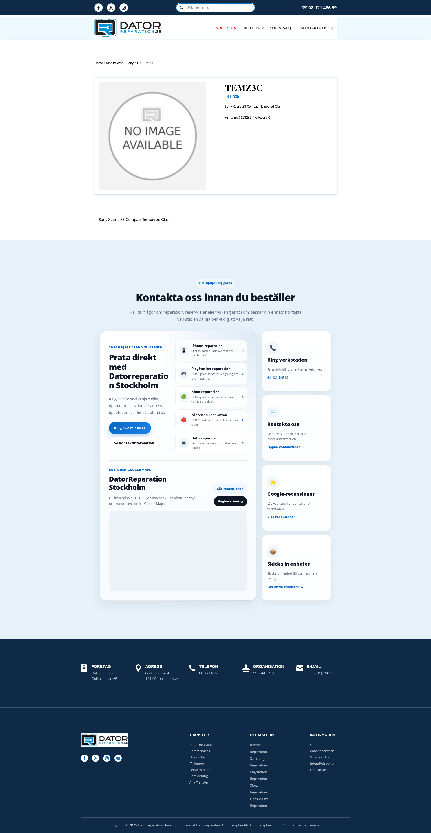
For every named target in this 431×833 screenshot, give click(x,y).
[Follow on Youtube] (118, 758)
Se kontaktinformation (134, 443)
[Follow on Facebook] (98, 7)
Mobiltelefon (114, 63)
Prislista (250, 27)
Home (98, 63)
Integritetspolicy (322, 763)
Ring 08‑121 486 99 (130, 428)
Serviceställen (199, 770)
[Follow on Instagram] (123, 7)
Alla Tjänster (198, 782)
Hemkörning (198, 776)
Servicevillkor (320, 757)
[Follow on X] (111, 7)
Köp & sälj (280, 27)
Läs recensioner (230, 488)
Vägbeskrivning (230, 501)
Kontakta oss (315, 27)
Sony (130, 63)
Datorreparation (201, 744)
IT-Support (197, 763)
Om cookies (319, 770)
